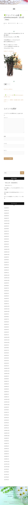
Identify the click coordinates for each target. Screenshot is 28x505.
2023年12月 (6, 275)
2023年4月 (6, 295)
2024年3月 (6, 267)
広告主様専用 (10, 496)
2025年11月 (6, 220)
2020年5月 (6, 386)
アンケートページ (14, 492)
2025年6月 (6, 233)
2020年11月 (6, 370)
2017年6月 (6, 477)
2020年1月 (6, 396)
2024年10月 (6, 254)
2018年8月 (6, 440)
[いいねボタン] (5, 84)
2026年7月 (6, 210)
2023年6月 (6, 290)
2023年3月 (6, 298)
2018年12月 (6, 430)
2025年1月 (6, 246)
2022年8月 (6, 316)
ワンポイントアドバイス (9, 494)
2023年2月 (6, 301)
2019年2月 (6, 425)
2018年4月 (6, 451)
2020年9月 (6, 376)
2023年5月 (6, 293)
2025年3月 (6, 241)
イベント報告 (19, 490)
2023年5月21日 (12, 23)
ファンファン (17, 496)
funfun (5, 23)
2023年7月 (6, 288)
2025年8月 (6, 228)
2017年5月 (6, 479)
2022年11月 (6, 308)
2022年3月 (6, 329)
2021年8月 (6, 347)
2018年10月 (6, 435)
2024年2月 (6, 270)
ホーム (7, 490)
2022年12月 (6, 306)
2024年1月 (6, 272)
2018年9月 (6, 438)
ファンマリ (14, 498)
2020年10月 (6, 373)
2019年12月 (6, 399)
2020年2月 (6, 394)
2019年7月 (6, 412)
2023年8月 (6, 285)
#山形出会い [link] (12, 51)
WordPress (16, 503)
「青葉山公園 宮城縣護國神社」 (11, 182)
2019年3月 (6, 422)
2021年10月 (6, 342)
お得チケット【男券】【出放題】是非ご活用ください (14, 100)
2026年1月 (6, 218)
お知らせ (12, 490)
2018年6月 (6, 446)
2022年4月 (6, 327)
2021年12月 (6, 337)
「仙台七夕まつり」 (8, 185)
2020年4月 (6, 389)
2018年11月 (6, 433)
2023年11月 (6, 277)
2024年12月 (6, 249)
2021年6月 (6, 352)
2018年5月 (6, 448)
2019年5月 (6, 417)
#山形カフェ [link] (6, 51)
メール (5, 143)
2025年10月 (6, 223)
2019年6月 (6, 414)
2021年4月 (6, 358)
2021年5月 (6, 355)
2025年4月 (6, 239)
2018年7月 (6, 443)
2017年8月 (6, 471)
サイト (5, 150)
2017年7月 (6, 474)
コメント (6, 117)
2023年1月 (6, 303)
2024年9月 (6, 257)
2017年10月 (6, 466)
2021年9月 (6, 345)
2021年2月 (6, 363)
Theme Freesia (21, 501)
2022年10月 (6, 311)
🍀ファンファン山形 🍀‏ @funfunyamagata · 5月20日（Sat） (14, 95)
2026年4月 (6, 215)
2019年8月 (6, 409)
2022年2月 (6, 332)
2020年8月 (6, 378)
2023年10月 (6, 280)
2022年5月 (6, 324)
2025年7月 (6, 231)
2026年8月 (6, 207)
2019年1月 (6, 427)
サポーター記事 (20, 494)
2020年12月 (6, 368)
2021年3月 (6, 360)
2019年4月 (6, 420)
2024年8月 (6, 259)
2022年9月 (6, 314)
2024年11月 (6, 251)
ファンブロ (9, 501)
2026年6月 (6, 213)
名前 (5, 136)
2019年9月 (6, 407)
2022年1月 (6, 334)
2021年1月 (6, 365)
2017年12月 (6, 461)
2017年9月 (6, 469)
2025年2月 (6, 244)
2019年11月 (6, 402)
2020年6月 (6, 383)
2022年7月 (6, 319)
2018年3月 (6, 453)
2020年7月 (6, 381)
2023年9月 (6, 283)
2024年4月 (6, 264)
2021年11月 (6, 339)
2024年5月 (6, 262)
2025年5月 (6, 236)
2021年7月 (6, 350)
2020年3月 (6, 391)
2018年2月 (6, 456)
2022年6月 (6, 321)
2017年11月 (6, 464)
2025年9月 (6, 226)
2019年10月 (6, 404)
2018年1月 (6, 459)
